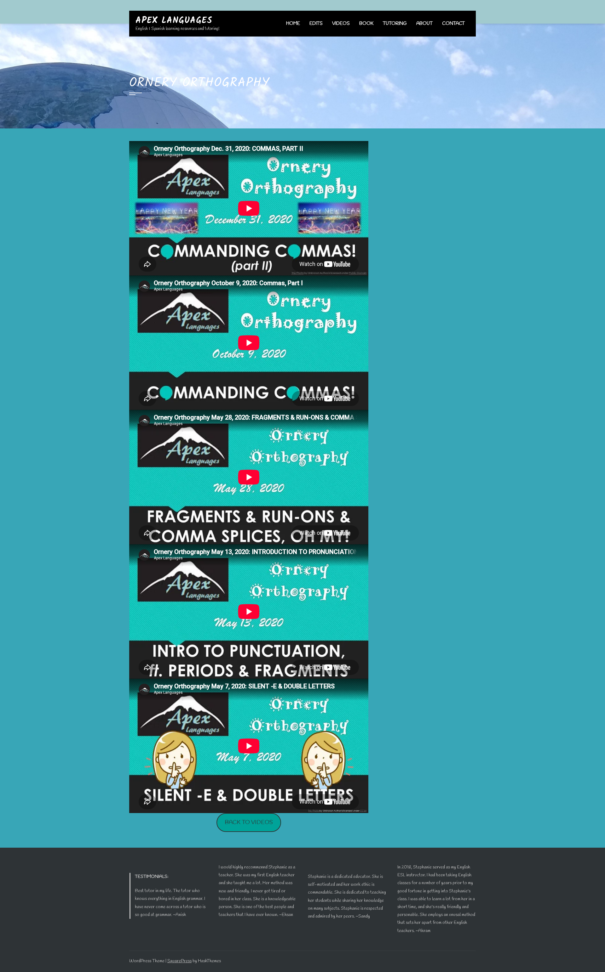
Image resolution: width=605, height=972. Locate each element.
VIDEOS (341, 23)
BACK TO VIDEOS (249, 822)
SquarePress (179, 961)
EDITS (316, 23)
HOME (293, 23)
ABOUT (424, 23)
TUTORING (395, 23)
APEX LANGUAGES (173, 21)
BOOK (366, 23)
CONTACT (453, 23)
